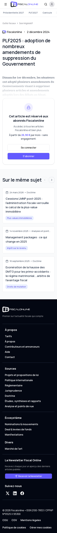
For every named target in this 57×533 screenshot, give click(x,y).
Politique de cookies (14, 527)
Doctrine (10, 396)
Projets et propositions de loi (22, 375)
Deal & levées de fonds (18, 429)
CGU (5, 520)
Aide (7, 352)
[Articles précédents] (45, 180)
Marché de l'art (13, 448)
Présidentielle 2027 (13, 12)
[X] (7, 493)
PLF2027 (33, 12)
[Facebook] (22, 493)
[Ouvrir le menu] (5, 4)
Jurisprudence (13, 390)
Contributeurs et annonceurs (22, 346)
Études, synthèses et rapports (23, 401)
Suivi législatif (26, 23)
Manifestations (14, 434)
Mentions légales (31, 520)
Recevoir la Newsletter (30, 476)
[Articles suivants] (52, 180)
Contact (10, 357)
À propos (10, 341)
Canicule (47, 12)
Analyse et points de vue (19, 406)
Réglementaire (13, 385)
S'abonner (28, 156)
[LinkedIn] (15, 493)
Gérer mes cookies (41, 527)
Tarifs (8, 336)
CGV (14, 520)
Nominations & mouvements (21, 424)
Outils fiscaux (9, 23)
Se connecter (28, 147)
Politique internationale (19, 380)
